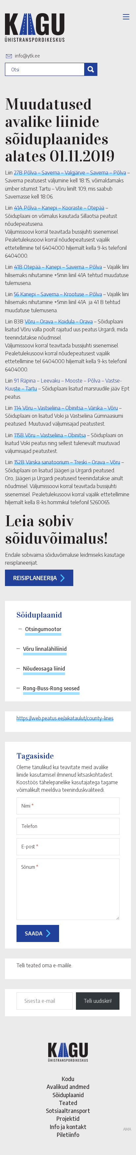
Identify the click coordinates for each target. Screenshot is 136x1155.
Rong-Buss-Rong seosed (51, 688)
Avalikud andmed (68, 1086)
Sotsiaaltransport (68, 1110)
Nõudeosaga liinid (44, 668)
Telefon (29, 826)
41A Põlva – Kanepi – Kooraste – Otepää (59, 207)
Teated (68, 1102)
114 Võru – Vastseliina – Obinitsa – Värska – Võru (66, 407)
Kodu (68, 1078)
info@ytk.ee (27, 56)
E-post (29, 846)
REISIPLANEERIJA (35, 577)
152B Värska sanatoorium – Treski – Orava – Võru (67, 461)
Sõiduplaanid (68, 1094)
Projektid (68, 1118)
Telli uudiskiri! (98, 1001)
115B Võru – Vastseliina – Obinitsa (50, 434)
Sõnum (29, 867)
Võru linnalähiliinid (45, 649)
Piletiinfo (68, 1134)
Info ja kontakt (68, 1126)
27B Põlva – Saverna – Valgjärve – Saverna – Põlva (70, 172)
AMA (127, 1129)
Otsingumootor (43, 629)
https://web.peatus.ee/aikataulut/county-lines (65, 718)
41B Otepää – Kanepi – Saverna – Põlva (58, 266)
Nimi (27, 806)
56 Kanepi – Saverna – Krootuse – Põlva (58, 293)
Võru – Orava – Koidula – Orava (59, 321)
